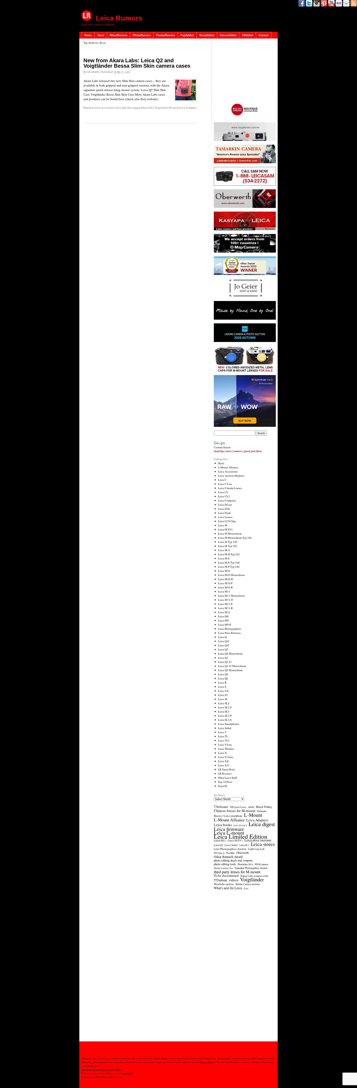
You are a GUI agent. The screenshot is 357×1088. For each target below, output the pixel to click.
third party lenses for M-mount (237, 872)
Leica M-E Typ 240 (229, 562)
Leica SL (223, 699)
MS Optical (219, 853)
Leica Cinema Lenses (230, 488)
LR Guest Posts (226, 769)
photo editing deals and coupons (233, 860)
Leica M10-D (225, 579)
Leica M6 (223, 616)
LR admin (93, 71)
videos (233, 880)
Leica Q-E (223, 641)
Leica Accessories (104, 107)
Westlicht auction (224, 884)
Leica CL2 (224, 496)
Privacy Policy (207, 1062)
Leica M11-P (225, 604)
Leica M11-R (225, 608)
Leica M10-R (225, 587)
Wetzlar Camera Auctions (247, 884)
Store (100, 35)
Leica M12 (224, 612)
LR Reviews (225, 773)
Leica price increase (257, 840)
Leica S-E (223, 691)
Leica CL (223, 492)
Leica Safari (231, 845)
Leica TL (223, 736)
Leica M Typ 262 (227, 546)
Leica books (223, 825)
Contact (263, 35)
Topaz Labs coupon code (254, 876)
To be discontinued (226, 875)
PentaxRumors (165, 35)
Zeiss (246, 888)
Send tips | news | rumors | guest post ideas (238, 451)
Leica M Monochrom (230, 533)
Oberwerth (242, 853)
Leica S (222, 687)
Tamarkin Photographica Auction (251, 868)
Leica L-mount (229, 833)
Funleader (262, 811)
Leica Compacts (227, 500)
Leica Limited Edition (240, 836)
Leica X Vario (225, 757)
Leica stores (263, 844)
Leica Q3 (223, 658)
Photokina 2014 (245, 864)
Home (88, 35)
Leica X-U (223, 765)
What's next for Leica (228, 888)
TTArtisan (220, 880)
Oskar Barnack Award (228, 857)
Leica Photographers (229, 629)
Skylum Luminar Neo (223, 868)
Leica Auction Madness (231, 475)
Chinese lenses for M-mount (234, 811)
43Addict (247, 35)
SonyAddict (206, 35)
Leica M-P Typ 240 (228, 567)
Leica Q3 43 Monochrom (232, 666)
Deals (221, 463)
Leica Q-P (223, 645)
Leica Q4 (223, 674)
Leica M (222, 525)
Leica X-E (223, 761)
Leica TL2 (224, 740)
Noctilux (230, 853)
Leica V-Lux (225, 744)
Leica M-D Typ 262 (229, 554)
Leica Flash (224, 513)
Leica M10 (224, 571)
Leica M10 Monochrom (231, 575)
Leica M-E (224, 558)
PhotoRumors (142, 35)
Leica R (222, 682)
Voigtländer (252, 879)
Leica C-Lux (225, 484)
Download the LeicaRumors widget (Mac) (101, 1069)
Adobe (251, 807)
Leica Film (224, 509)
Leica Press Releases (229, 633)
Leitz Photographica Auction (230, 849)
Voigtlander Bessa (165, 107)
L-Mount (253, 815)
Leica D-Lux (225, 504)
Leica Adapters (257, 820)
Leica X (222, 753)
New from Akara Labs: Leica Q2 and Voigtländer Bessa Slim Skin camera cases (136, 63)
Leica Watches (226, 749)
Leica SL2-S (225, 707)
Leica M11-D (225, 600)
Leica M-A (224, 550)
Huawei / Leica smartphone (228, 816)
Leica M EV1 (225, 529)
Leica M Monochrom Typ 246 (235, 538)
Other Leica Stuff (227, 778)
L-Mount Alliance (228, 467)
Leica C (222, 480)
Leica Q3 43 (225, 662)
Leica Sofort (224, 728)
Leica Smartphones (228, 724)
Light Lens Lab (256, 849)
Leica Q (222, 637)
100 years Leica (238, 807)
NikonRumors (118, 35)
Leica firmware (229, 829)
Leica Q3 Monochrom (230, 670)
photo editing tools (225, 864)
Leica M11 (224, 591)
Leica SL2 (223, 703)
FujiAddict (187, 35)
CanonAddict (228, 35)
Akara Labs (147, 107)
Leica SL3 (223, 711)
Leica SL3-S (225, 720)
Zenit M (222, 786)
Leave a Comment (186, 107)
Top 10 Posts (225, 782)
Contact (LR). (126, 1073)
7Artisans (221, 807)
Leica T (222, 732)
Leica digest (262, 824)
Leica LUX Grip (227, 521)
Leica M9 (223, 620)
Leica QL (223, 678)
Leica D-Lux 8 (240, 825)
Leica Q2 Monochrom (230, 653)
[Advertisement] (245, 70)
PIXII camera (261, 864)
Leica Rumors (119, 18)
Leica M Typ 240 (227, 542)
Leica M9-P (224, 624)
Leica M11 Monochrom (231, 595)
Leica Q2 (120, 107)
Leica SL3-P (225, 715)
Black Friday (264, 807)
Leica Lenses (225, 517)
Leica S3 (223, 695)
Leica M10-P (225, 583)
